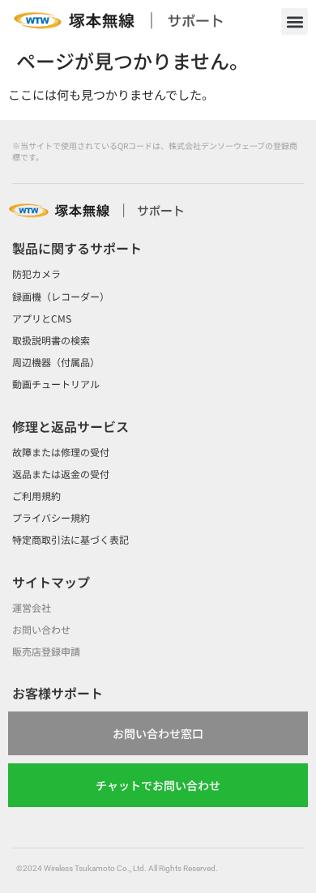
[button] (294, 21)
